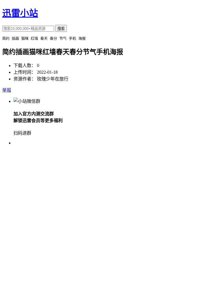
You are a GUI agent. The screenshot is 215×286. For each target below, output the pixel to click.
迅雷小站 (20, 13)
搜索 (61, 29)
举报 (6, 90)
